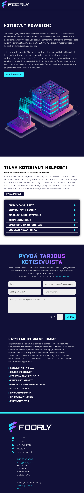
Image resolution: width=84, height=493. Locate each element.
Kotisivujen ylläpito (21, 380)
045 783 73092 (25, 459)
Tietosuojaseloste (24, 485)
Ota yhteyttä (24, 452)
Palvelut (22, 441)
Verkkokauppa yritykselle (24, 376)
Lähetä (70, 317)
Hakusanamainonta (20, 393)
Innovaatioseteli (19, 401)
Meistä (21, 448)
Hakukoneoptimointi (21, 397)
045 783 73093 (62, 276)
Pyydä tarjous (13, 74)
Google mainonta (19, 388)
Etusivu (21, 438)
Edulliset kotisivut (21, 372)
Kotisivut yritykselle (22, 368)
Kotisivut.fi (21, 488)
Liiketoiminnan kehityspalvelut (27, 384)
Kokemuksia (24, 445)
